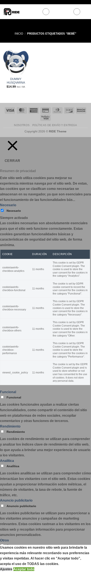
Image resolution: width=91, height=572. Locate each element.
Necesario (14, 210)
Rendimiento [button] (10, 426)
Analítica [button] (7, 461)
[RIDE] (21, 11)
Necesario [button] (8, 205)
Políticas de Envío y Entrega (54, 125)
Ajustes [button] (6, 569)
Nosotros (21, 125)
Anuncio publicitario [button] (16, 500)
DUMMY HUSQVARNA (16, 80)
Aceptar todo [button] (23, 569)
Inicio (19, 33)
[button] (46, 11)
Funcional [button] (8, 392)
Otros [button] (4, 540)
